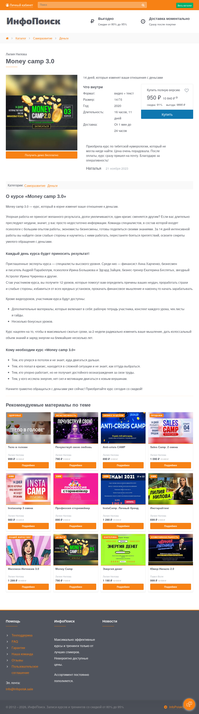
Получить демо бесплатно (41, 155)
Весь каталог (185, 5)
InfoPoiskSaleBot (181, 707)
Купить (167, 114)
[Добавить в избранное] (186, 90)
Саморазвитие (34, 186)
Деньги (52, 186)
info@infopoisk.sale (19, 689)
